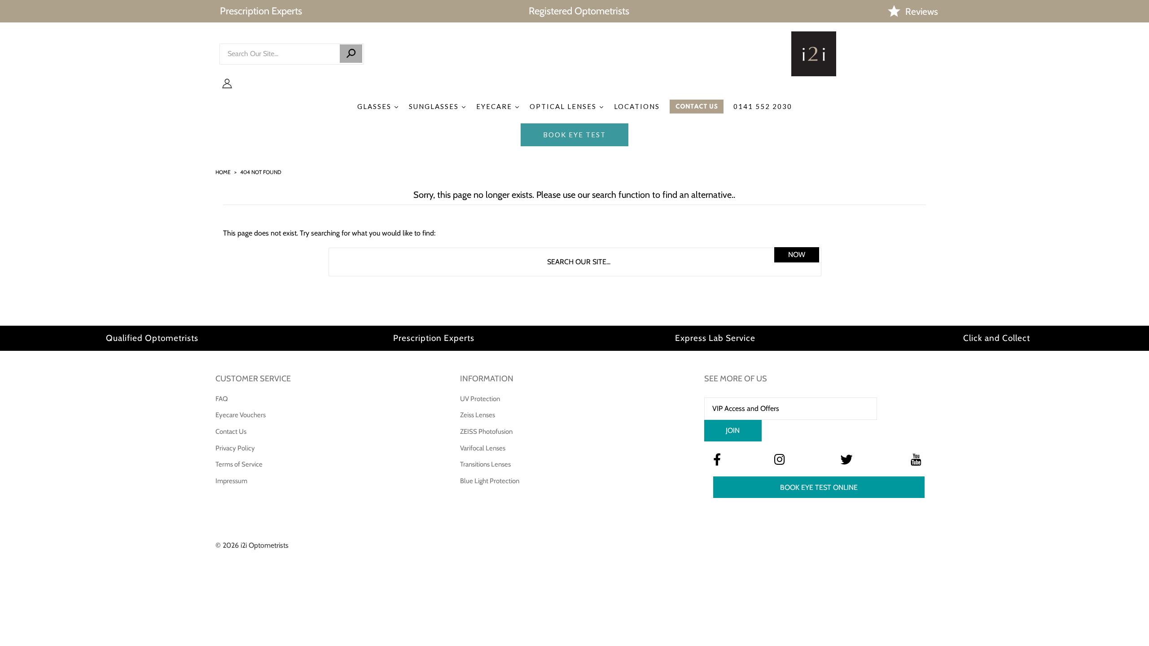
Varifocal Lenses (482, 448)
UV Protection (480, 399)
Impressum (231, 481)
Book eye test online (819, 487)
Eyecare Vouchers (240, 415)
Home (223, 172)
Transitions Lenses (485, 464)
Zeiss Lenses (477, 415)
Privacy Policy (235, 448)
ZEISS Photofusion (486, 432)
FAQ (221, 399)
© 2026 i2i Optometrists (252, 545)
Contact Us (230, 432)
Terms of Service (239, 464)
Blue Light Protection (489, 481)
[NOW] (351, 53)
